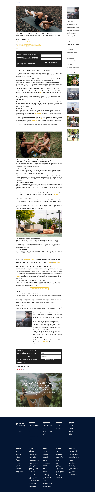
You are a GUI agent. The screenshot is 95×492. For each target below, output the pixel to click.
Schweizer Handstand (47, 453)
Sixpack (41, 92)
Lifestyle (40, 387)
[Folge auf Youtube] (17, 369)
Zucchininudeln (32, 483)
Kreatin (17, 450)
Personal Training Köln (47, 425)
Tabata (57, 460)
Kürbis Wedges (32, 456)
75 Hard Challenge (60, 471)
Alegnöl (17, 456)
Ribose (17, 466)
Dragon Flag (45, 454)
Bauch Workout (59, 477)
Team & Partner (46, 426)
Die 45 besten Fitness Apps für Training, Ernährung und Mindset (39, 383)
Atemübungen (46, 474)
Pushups (44, 472)
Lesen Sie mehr (39, 397)
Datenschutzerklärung (34, 425)
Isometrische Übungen (47, 475)
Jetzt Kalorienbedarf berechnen (39, 129)
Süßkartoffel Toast (33, 478)
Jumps (44, 462)
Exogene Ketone (19, 471)
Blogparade (45, 433)
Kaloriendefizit (38, 113)
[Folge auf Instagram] (19, 369)
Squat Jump (45, 460)
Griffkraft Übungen (47, 477)
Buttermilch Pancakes (33, 477)
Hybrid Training (59, 457)
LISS (57, 462)
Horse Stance (45, 457)
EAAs (17, 453)
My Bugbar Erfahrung (73, 462)
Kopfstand (45, 450)
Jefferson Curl (45, 459)
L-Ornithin (18, 465)
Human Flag (45, 456)
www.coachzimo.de (44, 341)
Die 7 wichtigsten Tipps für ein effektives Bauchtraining (28, 44)
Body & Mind (72, 426)
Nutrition (71, 425)
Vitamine (49, 262)
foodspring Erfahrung (73, 466)
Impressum (31, 423)
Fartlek (57, 465)
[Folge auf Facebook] (23, 369)
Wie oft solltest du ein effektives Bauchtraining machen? (29, 45)
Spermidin (18, 459)
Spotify (70, 433)
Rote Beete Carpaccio (33, 463)
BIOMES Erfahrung (73, 474)
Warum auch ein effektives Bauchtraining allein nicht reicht (29, 43)
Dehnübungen (45, 481)
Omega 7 (18, 457)
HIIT (57, 459)
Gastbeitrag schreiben (47, 431)
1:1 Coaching (45, 423)
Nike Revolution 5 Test (74, 457)
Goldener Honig (32, 486)
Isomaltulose (18, 468)
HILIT (57, 463)
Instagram (58, 425)
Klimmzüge (45, 471)
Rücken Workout (59, 478)
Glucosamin (18, 469)
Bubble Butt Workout (60, 475)
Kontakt (44, 434)
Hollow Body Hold (46, 468)
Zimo (33, 387)
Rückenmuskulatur (57, 194)
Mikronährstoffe (56, 262)
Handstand (45, 451)
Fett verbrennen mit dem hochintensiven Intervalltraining (73, 58)
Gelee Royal (18, 472)
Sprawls (44, 466)
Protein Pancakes (33, 457)
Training (71, 423)
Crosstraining (59, 456)
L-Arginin (18, 462)
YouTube (58, 426)
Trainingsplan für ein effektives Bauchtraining (26, 46)
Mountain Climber (46, 463)
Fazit (18, 48)
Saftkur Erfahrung (73, 450)
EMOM (57, 450)
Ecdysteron (18, 454)
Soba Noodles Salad (33, 484)
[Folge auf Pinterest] (21, 369)
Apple (70, 434)
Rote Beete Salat (32, 459)
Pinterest (58, 428)
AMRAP (57, 451)
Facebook (58, 423)
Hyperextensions (46, 469)
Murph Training (59, 466)
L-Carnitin (18, 460)
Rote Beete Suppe (33, 454)
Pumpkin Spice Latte (33, 469)
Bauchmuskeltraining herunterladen (39, 288)
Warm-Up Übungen (47, 486)
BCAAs (17, 451)
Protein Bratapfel (33, 465)
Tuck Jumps (45, 465)
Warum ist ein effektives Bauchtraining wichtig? (27, 41)
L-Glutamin (18, 463)
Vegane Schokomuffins (34, 450)
